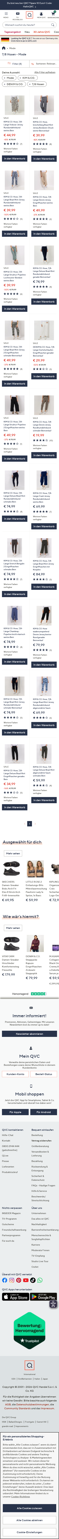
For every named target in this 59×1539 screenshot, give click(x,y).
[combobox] (26, 25)
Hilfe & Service (39, 1191)
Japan (45, 1379)
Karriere (35, 1244)
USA (13, 1379)
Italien (37, 1379)
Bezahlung (37, 1161)
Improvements (21, 1426)
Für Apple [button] (15, 1112)
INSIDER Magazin (11, 1213)
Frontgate (29, 1422)
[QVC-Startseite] (3, 48)
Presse (5, 1161)
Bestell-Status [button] (43, 1074)
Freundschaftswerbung (14, 1229)
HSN (4, 1422)
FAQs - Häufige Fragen (43, 1185)
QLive (5, 1155)
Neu (27, 31)
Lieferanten (8, 1166)
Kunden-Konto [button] (15, 1074)
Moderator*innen (40, 1250)
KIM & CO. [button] (28, 77)
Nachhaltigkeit (39, 1224)
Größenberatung (40, 1146)
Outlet (34, 1266)
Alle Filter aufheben (44, 72)
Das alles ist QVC (40, 1218)
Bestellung (37, 1135)
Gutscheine (8, 1224)
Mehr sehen (13, 853)
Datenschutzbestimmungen (32, 1404)
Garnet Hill (41, 1422)
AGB (8, 1404)
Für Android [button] (44, 1112)
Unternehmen (38, 1213)
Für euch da (8, 1240)
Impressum (47, 1408)
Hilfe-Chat (7, 1135)
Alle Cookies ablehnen (29, 1520)
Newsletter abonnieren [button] (29, 1033)
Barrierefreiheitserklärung (45, 1229)
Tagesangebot (12, 31)
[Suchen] (53, 25)
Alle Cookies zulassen (29, 1508)
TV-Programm (9, 1218)
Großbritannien (25, 1379)
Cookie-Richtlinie (20, 1496)
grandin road (7, 1426)
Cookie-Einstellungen (29, 1532)
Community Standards (17, 1408)
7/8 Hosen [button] (37, 84)
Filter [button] (17, 63)
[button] (6, 16)
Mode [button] (10, 77)
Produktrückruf (10, 1172)
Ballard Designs (15, 1422)
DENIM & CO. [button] (14, 84)
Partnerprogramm (11, 1235)
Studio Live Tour (39, 1261)
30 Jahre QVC (41, 31)
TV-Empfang (38, 1255)
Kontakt (6, 1140)
